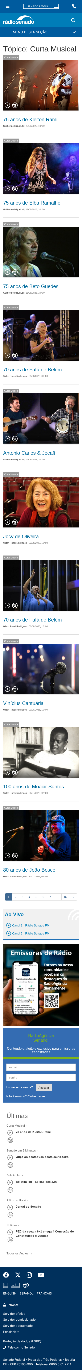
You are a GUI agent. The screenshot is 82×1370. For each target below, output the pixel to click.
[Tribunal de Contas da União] (25, 1285)
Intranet (12, 1305)
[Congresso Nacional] (15, 1285)
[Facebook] (7, 1275)
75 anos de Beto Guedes (30, 286)
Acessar (43, 1087)
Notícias (12, 1225)
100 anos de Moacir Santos (33, 786)
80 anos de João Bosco (29, 870)
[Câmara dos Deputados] (6, 1285)
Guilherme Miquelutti (13, 126)
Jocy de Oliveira (21, 536)
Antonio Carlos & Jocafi (29, 453)
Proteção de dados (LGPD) (22, 1341)
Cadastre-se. (37, 1096)
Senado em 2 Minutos (21, 1150)
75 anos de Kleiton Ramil (30, 119)
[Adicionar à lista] (15, 105)
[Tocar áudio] (7, 105)
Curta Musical (11, 57)
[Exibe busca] (73, 20)
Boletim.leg (14, 1175)
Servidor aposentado (18, 1325)
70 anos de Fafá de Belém (32, 369)
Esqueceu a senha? (19, 1087)
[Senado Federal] (41, 6)
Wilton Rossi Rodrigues (15, 376)
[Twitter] (18, 1275)
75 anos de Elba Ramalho (31, 203)
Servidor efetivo (14, 1313)
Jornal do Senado (28, 1206)
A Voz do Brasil (16, 1200)
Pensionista (11, 1332)
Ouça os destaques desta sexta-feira (42, 1156)
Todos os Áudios (18, 1253)
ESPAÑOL (26, 1293)
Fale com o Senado (21, 1347)
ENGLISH (9, 1293)
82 (65, 897)
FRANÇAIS (44, 1293)
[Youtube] (40, 1275)
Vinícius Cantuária (23, 703)
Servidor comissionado (19, 1319)
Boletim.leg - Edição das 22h (36, 1181)
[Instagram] (29, 1275)
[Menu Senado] (7, 6)
